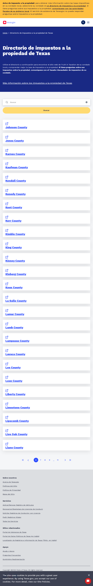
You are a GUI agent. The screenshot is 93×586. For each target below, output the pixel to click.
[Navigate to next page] (65, 460)
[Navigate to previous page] (28, 460)
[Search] (83, 22)
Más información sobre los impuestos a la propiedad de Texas (37, 83)
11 (57, 460)
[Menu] (88, 22)
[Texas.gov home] (9, 22)
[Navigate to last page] (70, 460)
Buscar (46, 110)
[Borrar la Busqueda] (86, 102)
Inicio (5, 33)
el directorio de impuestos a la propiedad (66, 6)
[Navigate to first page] (23, 460)
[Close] (89, 575)
